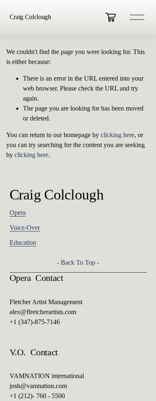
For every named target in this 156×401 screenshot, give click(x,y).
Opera (18, 212)
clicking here (117, 134)
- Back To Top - (78, 262)
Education (23, 242)
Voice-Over (25, 227)
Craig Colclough (30, 16)
